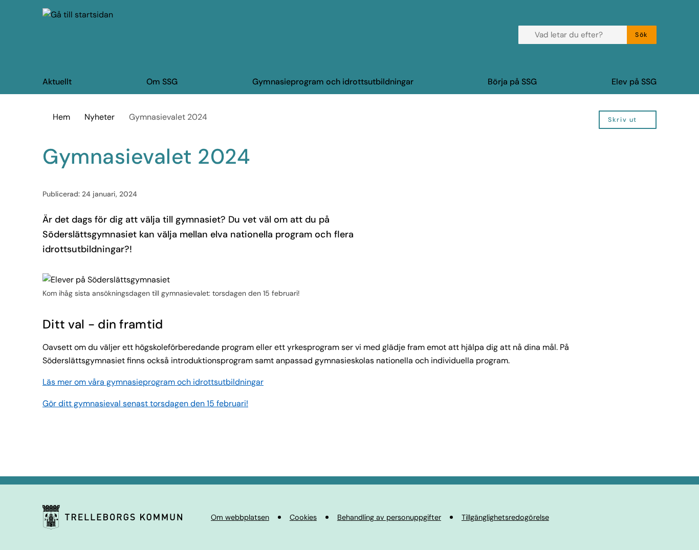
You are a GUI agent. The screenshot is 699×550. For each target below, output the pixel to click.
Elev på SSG (634, 81)
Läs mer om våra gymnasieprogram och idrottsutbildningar (153, 382)
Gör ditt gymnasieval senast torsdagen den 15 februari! (145, 403)
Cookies (303, 517)
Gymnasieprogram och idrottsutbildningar (332, 81)
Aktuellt (57, 81)
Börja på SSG (512, 81)
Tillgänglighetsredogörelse (505, 517)
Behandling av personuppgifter (389, 517)
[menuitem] (628, 120)
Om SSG (162, 81)
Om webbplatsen (240, 517)
